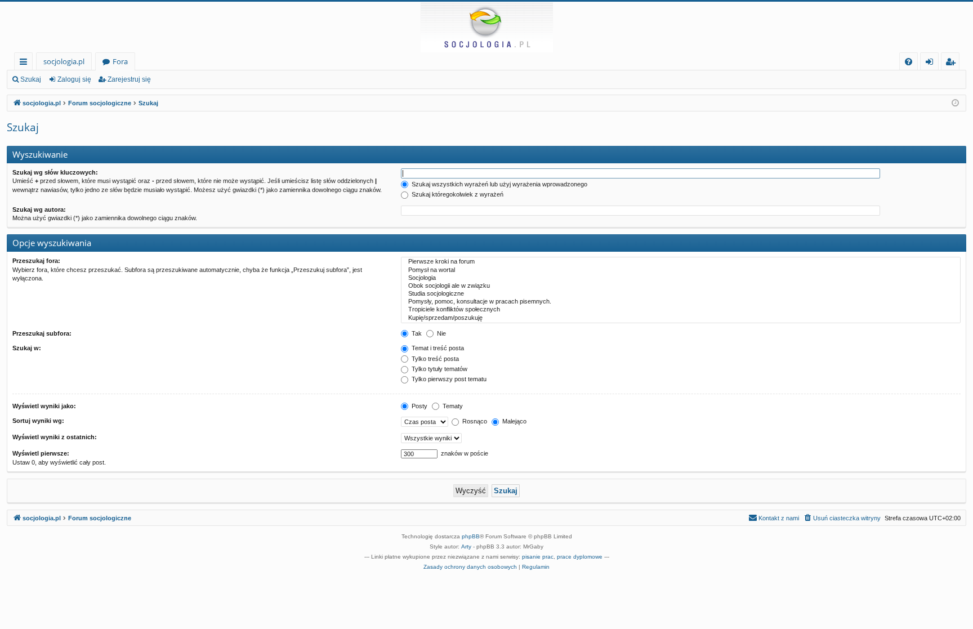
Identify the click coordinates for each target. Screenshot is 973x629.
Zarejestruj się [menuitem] (953, 63)
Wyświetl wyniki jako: (44, 406)
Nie (440, 333)
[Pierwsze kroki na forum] (680, 262)
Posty (418, 406)
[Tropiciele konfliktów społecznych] (680, 310)
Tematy (452, 406)
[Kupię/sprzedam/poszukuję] (680, 318)
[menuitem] (908, 61)
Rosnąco (474, 421)
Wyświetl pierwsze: (40, 453)
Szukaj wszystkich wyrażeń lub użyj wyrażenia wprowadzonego (498, 184)
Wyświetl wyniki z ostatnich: (54, 437)
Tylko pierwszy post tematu (448, 379)
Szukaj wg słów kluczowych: (55, 172)
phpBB (471, 536)
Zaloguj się (74, 79)
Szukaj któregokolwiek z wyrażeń (456, 194)
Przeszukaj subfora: (42, 333)
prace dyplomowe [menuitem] (579, 557)
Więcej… (25, 63)
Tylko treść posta (434, 358)
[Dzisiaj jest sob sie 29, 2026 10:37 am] (955, 103)
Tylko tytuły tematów (438, 368)
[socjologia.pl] (486, 27)
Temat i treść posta (437, 348)
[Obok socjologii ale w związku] (680, 286)
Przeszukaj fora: (36, 260)
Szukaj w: (26, 348)
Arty (466, 546)
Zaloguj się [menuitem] (931, 63)
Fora (120, 61)
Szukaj (30, 79)
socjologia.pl (63, 61)
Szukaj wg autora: (39, 209)
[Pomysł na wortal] (680, 270)
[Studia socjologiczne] (680, 294)
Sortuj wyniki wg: (38, 420)
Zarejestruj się (129, 79)
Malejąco (513, 421)
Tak (416, 333)
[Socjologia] (680, 278)
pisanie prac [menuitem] (538, 557)
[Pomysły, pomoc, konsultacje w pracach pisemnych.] (680, 302)
